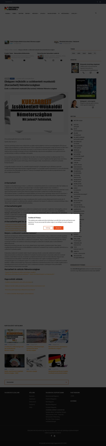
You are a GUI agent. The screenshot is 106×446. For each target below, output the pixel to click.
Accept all (58, 227)
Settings (48, 227)
